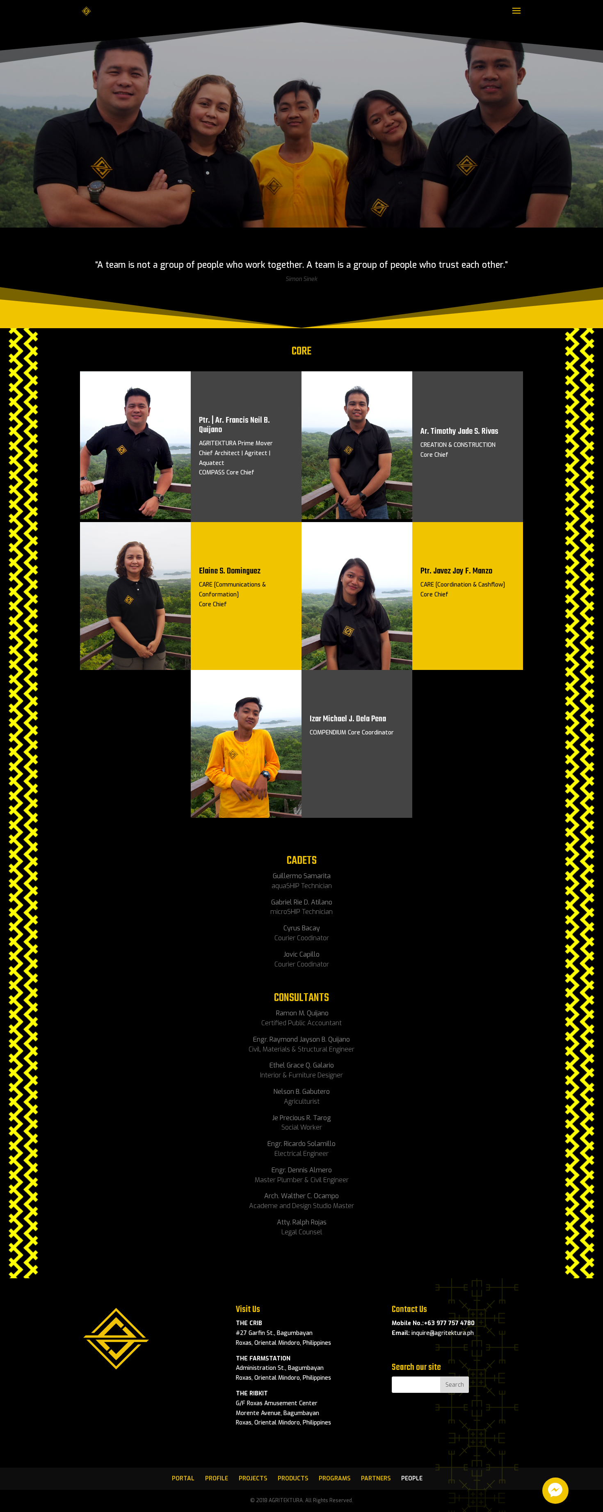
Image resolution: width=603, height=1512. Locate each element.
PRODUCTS (293, 1478)
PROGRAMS (334, 1478)
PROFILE (216, 1478)
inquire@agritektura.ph (442, 1333)
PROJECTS (253, 1478)
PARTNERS (376, 1478)
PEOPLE (412, 1478)
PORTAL (183, 1478)
